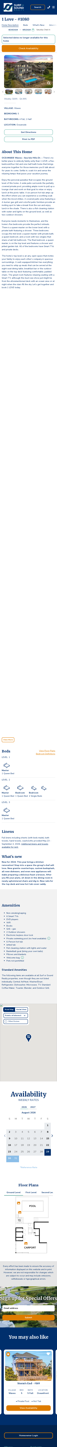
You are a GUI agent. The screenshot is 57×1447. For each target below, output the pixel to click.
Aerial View (21, 1009)
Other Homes (13, 1021)
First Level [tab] (31, 1192)
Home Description (10, 25)
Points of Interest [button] (13, 1015)
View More (8, 739)
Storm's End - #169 (28, 1383)
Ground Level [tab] (14, 1192)
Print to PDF (28, 139)
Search (37, 7)
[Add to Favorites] (48, 1354)
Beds (25, 25)
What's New (38, 25)
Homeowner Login (28, 1435)
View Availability (28, 1407)
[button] (53, 7)
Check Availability (28, 48)
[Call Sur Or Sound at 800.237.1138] (48, 7)
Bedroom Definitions (45, 753)
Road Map (9, 1009)
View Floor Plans (47, 750)
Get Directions (28, 132)
